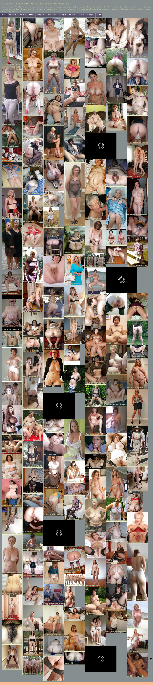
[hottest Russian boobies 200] (32, 541)
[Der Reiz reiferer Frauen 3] (116, 597)
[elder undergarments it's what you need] (32, 564)
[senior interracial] (53, 73)
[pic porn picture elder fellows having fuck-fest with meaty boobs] (12, 466)
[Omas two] (116, 208)
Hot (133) (72, 14)
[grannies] (95, 119)
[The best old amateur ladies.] (74, 38)
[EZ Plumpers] (116, 450)
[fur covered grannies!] (53, 425)
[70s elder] (116, 89)
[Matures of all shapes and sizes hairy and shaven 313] (32, 365)
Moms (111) (90, 14)
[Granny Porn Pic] (72, 68)
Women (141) (62, 14)
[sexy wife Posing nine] (74, 300)
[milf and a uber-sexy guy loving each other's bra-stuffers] (95, 395)
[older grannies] (95, 515)
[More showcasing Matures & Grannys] (137, 251)
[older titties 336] (32, 500)
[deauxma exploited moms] (12, 137)
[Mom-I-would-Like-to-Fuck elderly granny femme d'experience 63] (12, 41)
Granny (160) (40, 14)
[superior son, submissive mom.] (95, 310)
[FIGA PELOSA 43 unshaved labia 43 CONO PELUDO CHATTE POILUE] (12, 632)
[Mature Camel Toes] (12, 96)
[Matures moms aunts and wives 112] (137, 333)
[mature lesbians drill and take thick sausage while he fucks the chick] (53, 573)
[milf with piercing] (137, 479)
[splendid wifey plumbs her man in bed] (116, 531)
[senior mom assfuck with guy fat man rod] (137, 129)
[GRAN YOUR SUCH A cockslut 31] (95, 207)
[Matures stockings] (32, 324)
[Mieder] (12, 364)
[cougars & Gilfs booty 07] (53, 241)
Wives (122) (81, 14)
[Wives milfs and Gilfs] (116, 419)
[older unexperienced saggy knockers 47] (116, 390)
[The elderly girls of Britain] (12, 203)
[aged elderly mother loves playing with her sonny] (137, 351)
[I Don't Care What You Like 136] (95, 260)
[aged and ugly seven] (95, 572)
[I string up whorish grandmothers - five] (116, 303)
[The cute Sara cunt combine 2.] (95, 630)
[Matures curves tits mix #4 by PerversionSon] (74, 439)
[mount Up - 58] (32, 33)
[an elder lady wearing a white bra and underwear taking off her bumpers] (12, 607)
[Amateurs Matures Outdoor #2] (74, 379)
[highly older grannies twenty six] (53, 109)
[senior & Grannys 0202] (32, 127)
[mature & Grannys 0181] (137, 373)
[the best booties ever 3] (53, 175)
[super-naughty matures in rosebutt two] (12, 419)
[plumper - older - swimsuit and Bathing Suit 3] (116, 509)
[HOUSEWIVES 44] (74, 330)
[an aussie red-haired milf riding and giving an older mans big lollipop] (12, 313)
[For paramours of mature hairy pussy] (53, 271)
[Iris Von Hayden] (32, 591)
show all (3, 14)
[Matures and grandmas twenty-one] (95, 421)
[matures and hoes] (12, 155)
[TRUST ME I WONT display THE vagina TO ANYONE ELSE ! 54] (116, 172)
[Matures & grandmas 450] (116, 482)
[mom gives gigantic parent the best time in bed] (116, 622)
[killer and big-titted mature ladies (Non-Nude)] (74, 269)
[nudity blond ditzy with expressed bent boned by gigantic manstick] (74, 508)
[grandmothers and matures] (137, 226)
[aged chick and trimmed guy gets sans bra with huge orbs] (74, 489)
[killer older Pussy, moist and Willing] (12, 444)
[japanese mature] (116, 329)
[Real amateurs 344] (95, 86)
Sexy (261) (22, 14)
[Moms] (12, 244)
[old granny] (53, 368)
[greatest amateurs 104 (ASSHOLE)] (53, 334)
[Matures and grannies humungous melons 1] (137, 614)
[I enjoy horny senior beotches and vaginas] (32, 265)
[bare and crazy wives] (95, 281)
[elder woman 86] (116, 255)
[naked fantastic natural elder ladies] (137, 197)
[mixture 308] (32, 665)
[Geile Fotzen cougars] (137, 407)
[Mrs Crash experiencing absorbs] (53, 554)
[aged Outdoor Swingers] (95, 601)
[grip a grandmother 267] (12, 174)
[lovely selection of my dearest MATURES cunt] (53, 594)
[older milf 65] (74, 121)
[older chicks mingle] (95, 484)
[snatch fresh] (74, 658)
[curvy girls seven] (116, 574)
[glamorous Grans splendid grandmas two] (116, 117)
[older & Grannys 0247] (116, 359)
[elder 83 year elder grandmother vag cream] (12, 339)
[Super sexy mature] (116, 62)
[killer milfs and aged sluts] (137, 527)
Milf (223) (31, 14)
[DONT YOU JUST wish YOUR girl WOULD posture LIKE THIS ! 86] (95, 370)
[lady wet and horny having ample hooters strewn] (12, 657)
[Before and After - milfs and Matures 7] (116, 237)
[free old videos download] (32, 643)
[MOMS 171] (74, 93)
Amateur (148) (51, 14)
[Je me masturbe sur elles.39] (32, 520)
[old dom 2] (53, 142)
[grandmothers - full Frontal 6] (12, 554)
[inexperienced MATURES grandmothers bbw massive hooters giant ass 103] (32, 344)
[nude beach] (32, 425)
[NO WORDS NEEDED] (32, 98)
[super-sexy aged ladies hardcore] (116, 553)
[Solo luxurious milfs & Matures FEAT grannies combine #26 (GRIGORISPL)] (74, 614)
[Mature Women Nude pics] (51, 217)
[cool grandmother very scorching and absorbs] (53, 472)
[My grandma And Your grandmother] (53, 303)
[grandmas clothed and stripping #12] (32, 618)
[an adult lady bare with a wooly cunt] (12, 282)
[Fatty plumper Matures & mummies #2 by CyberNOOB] (95, 52)
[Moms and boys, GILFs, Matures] (116, 33)
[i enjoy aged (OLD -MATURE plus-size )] (32, 454)
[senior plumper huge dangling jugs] (137, 640)
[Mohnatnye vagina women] (137, 38)
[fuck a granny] (95, 341)
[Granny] (72, 354)
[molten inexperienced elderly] (53, 502)
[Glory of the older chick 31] (32, 393)
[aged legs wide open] (74, 240)
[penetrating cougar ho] (12, 584)
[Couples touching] (137, 160)
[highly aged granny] (137, 100)
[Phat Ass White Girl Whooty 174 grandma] (12, 493)
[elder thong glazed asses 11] (137, 572)
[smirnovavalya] (74, 560)
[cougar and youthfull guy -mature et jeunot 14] (32, 297)
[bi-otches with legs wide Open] (74, 471)
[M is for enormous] (53, 444)
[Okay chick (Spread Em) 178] (74, 148)
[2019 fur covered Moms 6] (53, 620)
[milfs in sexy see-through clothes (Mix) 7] (74, 194)
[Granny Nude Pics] (69, 596)
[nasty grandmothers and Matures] (32, 153)
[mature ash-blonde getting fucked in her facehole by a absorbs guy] (53, 669)
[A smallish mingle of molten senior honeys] (95, 544)
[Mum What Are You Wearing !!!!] (32, 480)
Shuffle (99, 14)
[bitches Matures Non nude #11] (12, 520)
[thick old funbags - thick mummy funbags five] (95, 236)
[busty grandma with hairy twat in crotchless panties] (137, 306)
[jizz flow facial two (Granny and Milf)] (95, 444)
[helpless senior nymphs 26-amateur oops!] (137, 446)
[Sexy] (135, 501)
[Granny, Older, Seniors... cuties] (32, 64)
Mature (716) (12, 14)
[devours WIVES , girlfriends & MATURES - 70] (95, 461)
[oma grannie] (53, 198)
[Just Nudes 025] (74, 636)
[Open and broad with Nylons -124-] (95, 27)
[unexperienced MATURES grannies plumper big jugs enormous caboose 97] (53, 646)
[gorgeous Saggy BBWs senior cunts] (32, 209)
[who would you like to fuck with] (74, 580)
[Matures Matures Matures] (32, 235)
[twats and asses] (137, 72)
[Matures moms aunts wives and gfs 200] (32, 181)
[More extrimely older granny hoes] (95, 176)
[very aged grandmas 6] (53, 35)
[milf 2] (12, 393)
